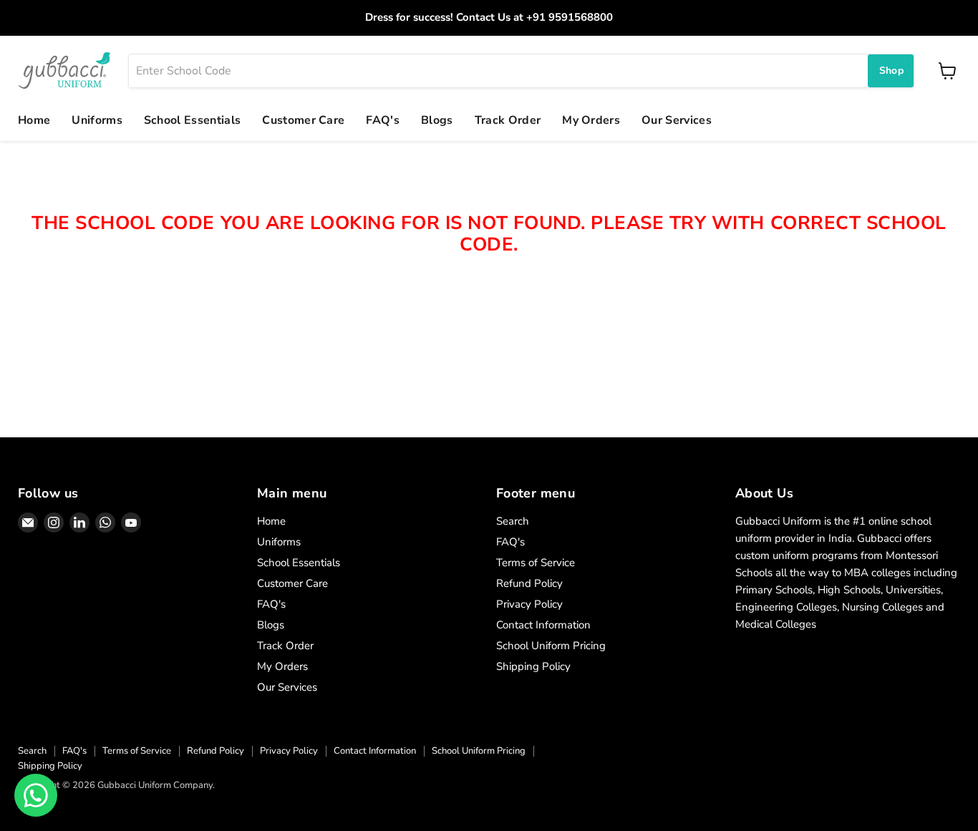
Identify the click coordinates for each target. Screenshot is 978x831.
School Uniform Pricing (551, 645)
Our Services (676, 120)
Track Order (508, 120)
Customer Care (303, 120)
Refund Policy (529, 583)
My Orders (591, 120)
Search (512, 521)
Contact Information (543, 625)
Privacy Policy (529, 604)
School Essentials (192, 120)
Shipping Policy (533, 666)
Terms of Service (535, 562)
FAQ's (383, 120)
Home (34, 120)
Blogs (437, 120)
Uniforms (97, 120)
